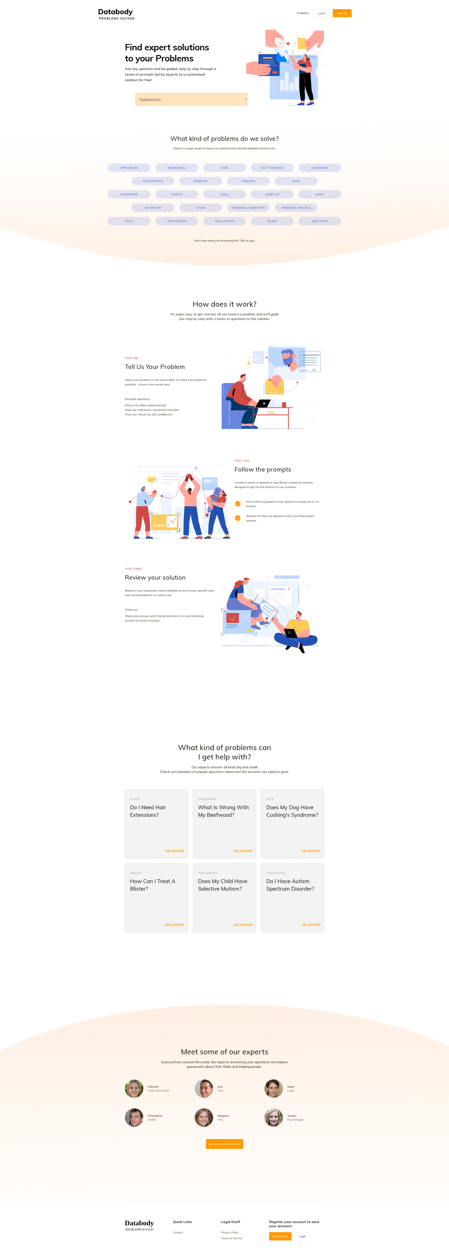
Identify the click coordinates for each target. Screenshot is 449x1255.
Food (296, 181)
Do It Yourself (272, 167)
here (252, 240)
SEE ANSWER (174, 850)
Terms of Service (231, 1238)
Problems (303, 13)
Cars (224, 167)
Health (177, 194)
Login (302, 1236)
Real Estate (224, 221)
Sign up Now (280, 1236)
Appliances (129, 167)
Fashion (248, 181)
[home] (117, 13)
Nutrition (153, 207)
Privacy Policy (230, 1232)
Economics (320, 167)
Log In (322, 13)
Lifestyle (272, 194)
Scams (272, 221)
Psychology (177, 221)
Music (319, 194)
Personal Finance (296, 207)
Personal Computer (248, 207)
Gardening (129, 194)
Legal (224, 194)
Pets (129, 221)
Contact (178, 1232)
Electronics (153, 181)
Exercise (200, 181)
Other (201, 207)
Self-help (320, 221)
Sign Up (342, 13)
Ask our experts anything (224, 1144)
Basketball (176, 167)
